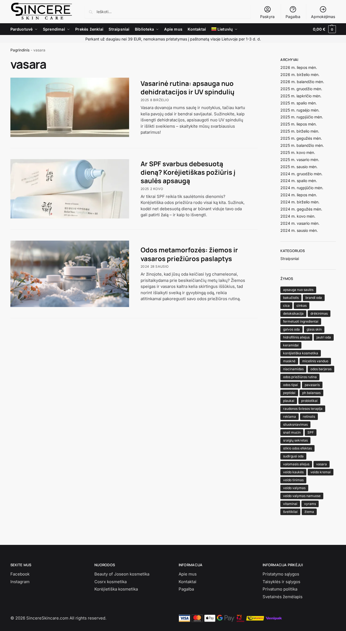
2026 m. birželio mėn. (299, 74)
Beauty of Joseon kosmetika (121, 574)
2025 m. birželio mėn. (299, 131)
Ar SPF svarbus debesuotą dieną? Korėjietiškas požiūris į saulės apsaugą (188, 172)
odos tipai (290, 385)
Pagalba (293, 16)
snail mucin (292, 432)
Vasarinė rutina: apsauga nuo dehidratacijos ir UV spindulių (187, 87)
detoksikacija (293, 313)
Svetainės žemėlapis (283, 596)
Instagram (20, 581)
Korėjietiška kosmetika (116, 589)
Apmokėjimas (323, 16)
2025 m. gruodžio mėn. (301, 88)
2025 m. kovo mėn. (297, 152)
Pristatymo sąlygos (281, 574)
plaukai (288, 401)
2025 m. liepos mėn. (298, 124)
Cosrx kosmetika (110, 581)
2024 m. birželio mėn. (299, 202)
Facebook (20, 574)
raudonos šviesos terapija (302, 409)
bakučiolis (291, 298)
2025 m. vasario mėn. (299, 159)
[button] (324, 29)
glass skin (314, 329)
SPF (310, 432)
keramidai (291, 345)
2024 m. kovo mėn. (297, 216)
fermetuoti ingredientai (300, 321)
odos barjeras (321, 369)
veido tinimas (293, 480)
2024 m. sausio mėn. (299, 230)
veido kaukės (293, 472)
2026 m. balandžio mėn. (302, 81)
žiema (309, 512)
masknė (289, 361)
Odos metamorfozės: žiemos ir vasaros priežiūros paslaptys (189, 254)
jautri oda (323, 337)
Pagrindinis (20, 50)
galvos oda (291, 329)
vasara (321, 464)
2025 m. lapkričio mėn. (300, 96)
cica (286, 305)
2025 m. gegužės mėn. (301, 138)
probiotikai (309, 401)
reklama (289, 416)
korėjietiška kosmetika (300, 353)
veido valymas (294, 488)
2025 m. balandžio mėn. (302, 145)
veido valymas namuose (302, 496)
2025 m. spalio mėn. (298, 103)
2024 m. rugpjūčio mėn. (301, 187)
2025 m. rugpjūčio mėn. (301, 117)
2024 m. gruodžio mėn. (301, 173)
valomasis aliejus (296, 464)
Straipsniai (289, 258)
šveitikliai (290, 512)
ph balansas (311, 393)
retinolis (309, 416)
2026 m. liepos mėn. (298, 67)
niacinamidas (293, 369)
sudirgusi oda (293, 456)
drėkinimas (319, 313)
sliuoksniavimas (295, 424)
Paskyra (267, 16)
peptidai (289, 393)
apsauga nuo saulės (298, 290)
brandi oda (314, 298)
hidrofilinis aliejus (296, 337)
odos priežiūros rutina (300, 377)
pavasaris (312, 385)
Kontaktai (187, 581)
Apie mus (188, 574)
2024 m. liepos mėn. (298, 194)
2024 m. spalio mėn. (298, 180)
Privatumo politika (280, 589)
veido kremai (320, 472)
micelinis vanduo (315, 361)
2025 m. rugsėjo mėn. (299, 110)
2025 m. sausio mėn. (299, 166)
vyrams (310, 504)
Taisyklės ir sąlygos (281, 581)
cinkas (301, 305)
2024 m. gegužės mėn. (301, 209)
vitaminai (290, 504)
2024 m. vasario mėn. (299, 223)
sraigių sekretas (295, 440)
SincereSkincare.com (47, 618)
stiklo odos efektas (297, 448)
